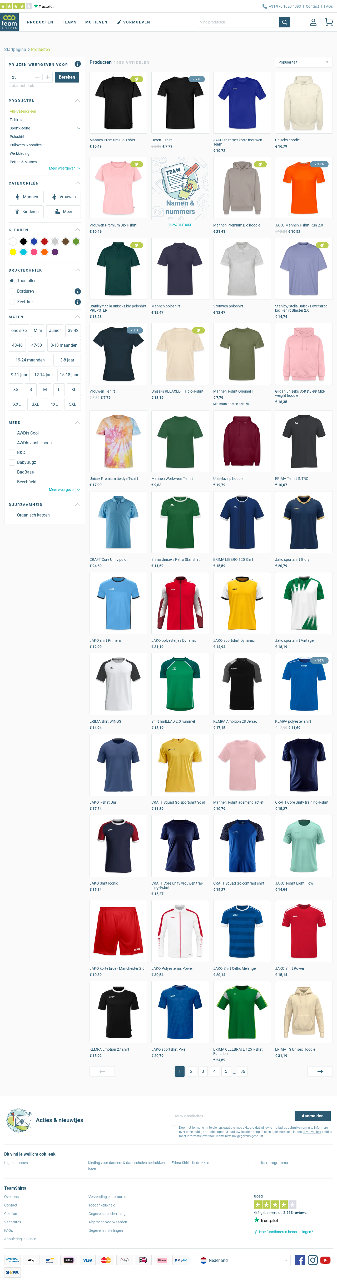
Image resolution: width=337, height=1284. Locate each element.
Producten (40, 22)
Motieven (96, 22)
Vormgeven (136, 22)
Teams (69, 22)
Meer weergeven (62, 168)
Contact (312, 6)
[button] (180, 188)
